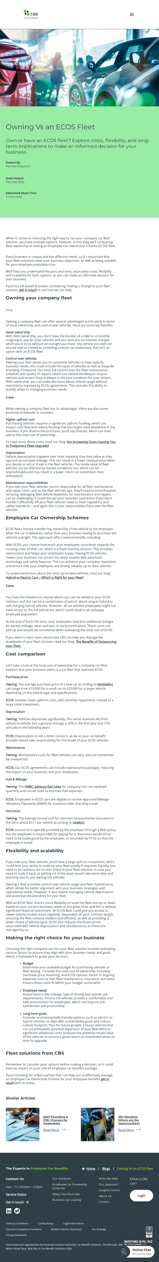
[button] (132, 14)
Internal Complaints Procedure (23, 1229)
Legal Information (73, 1223)
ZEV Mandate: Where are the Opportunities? (129, 1120)
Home (90, 1169)
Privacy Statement (16, 1235)
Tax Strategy (99, 1229)
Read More (51, 1130)
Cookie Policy (46, 1223)
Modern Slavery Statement (66, 1229)
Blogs (106, 1169)
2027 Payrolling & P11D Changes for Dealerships (55, 1120)
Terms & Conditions (17, 1223)
